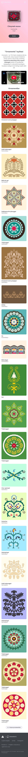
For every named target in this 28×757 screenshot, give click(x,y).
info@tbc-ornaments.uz (14, 744)
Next (26, 23)
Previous (2, 23)
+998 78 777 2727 (6, 746)
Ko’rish (14, 36)
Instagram (20, 740)
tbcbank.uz (4, 744)
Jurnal (13, 740)
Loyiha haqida (6, 740)
